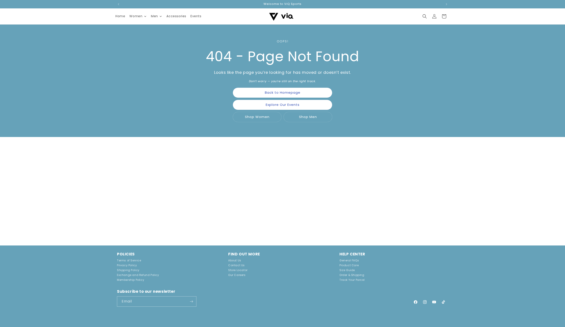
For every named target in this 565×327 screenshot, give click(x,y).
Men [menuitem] (154, 16)
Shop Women (257, 116)
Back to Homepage (282, 92)
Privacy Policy (127, 265)
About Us (234, 260)
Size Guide (347, 270)
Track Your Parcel (352, 280)
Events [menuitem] (196, 16)
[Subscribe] (191, 301)
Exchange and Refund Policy (138, 275)
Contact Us (236, 265)
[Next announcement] (446, 4)
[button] (424, 16)
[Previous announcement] (118, 4)
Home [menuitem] (120, 16)
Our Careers (237, 275)
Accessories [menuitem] (176, 16)
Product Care (349, 265)
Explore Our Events (282, 104)
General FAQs (349, 260)
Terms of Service (129, 260)
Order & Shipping (351, 275)
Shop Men (308, 116)
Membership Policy (130, 280)
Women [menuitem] (135, 16)
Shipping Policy (128, 270)
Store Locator (238, 270)
